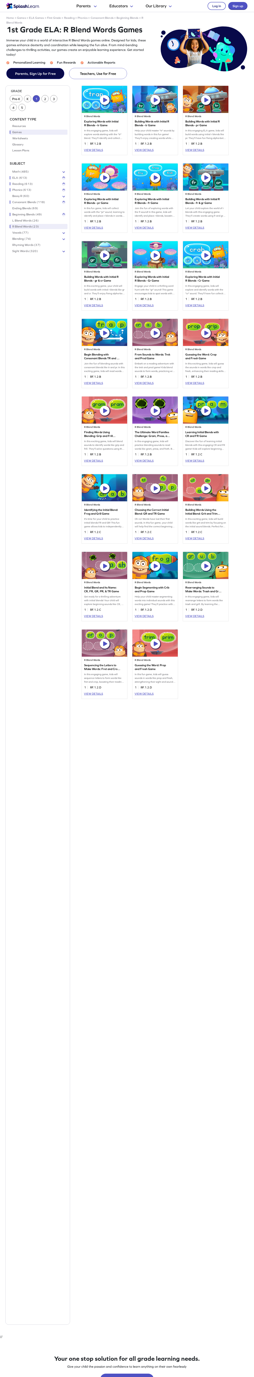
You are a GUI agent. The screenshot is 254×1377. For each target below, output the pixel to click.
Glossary (17, 144)
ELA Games (36, 17)
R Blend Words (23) (25, 226)
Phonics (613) (21, 190)
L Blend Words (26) (25, 220)
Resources (19, 126)
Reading (69, 17)
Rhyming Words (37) (26, 245)
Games (21, 17)
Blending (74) (21, 238)
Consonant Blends (102, 17)
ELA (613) (19, 177)
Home (10, 17)
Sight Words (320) (25, 251)
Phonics (83, 17)
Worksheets (20, 138)
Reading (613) (22, 183)
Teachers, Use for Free (98, 74)
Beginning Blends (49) (27, 214)
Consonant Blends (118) (28, 202)
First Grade (54, 17)
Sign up (238, 6)
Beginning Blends (127, 17)
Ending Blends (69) (25, 208)
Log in (216, 6)
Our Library (156, 6)
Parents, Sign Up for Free (35, 74)
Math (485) (20, 171)
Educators (118, 6)
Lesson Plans (20, 150)
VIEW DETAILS (93, 150)
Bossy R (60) (20, 196)
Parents (83, 6)
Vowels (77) (20, 232)
